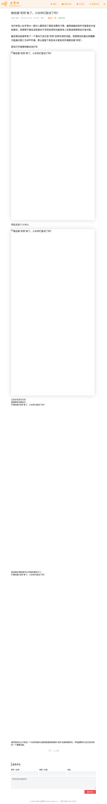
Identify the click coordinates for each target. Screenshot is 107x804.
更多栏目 (95, 4)
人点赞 (56, 750)
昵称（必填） (15, 770)
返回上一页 (52, 18)
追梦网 (42, 801)
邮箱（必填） (44, 770)
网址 (69, 770)
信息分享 (67, 4)
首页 (54, 4)
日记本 (81, 4)
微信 (17, 18)
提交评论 (90, 792)
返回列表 (61, 18)
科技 (12, 18)
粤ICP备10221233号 (68, 801)
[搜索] (104, 4)
